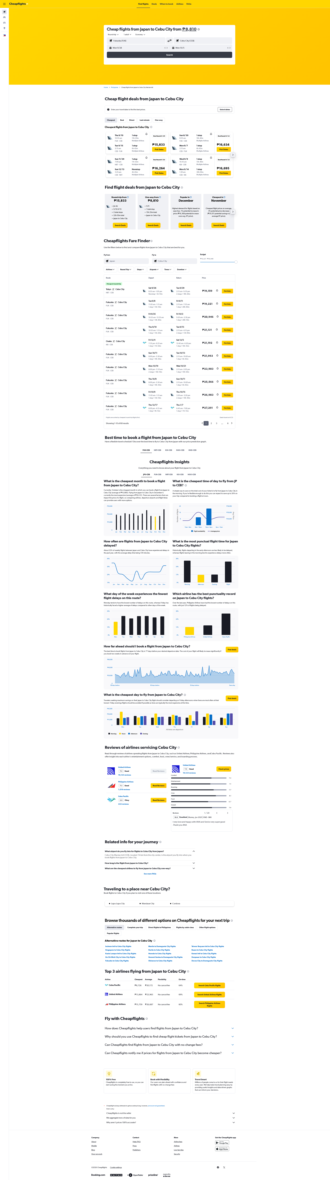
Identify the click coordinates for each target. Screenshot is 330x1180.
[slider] (236, 262)
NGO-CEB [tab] (180, 450)
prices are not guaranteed (156, 1106)
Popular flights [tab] (113, 933)
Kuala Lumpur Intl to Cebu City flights (120, 953)
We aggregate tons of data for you (121, 1118)
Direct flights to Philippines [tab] (159, 927)
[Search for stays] (4, 17)
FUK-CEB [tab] (146, 450)
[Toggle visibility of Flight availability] (198, 531)
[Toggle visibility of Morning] (112, 734)
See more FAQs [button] (150, 874)
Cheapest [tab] (111, 120)
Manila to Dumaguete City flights (162, 946)
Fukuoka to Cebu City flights (117, 961)
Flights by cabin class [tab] (185, 927)
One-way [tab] (159, 120)
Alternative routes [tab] (114, 927)
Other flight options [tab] (207, 927)
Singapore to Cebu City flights (117, 950)
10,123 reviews (124, 775)
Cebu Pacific (123, 796)
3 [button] (216, 423)
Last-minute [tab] (145, 120)
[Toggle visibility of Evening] (144, 734)
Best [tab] (122, 120)
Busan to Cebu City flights (202, 950)
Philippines (114, 87)
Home (106, 87)
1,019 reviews (124, 789)
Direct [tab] (131, 120)
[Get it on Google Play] (222, 1142)
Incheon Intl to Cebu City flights (118, 946)
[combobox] (113, 34)
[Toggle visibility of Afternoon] (132, 734)
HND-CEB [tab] (192, 450)
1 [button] (206, 423)
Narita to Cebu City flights (159, 950)
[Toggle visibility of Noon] (122, 734)
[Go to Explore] (4, 28)
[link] (120, 225)
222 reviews (123, 804)
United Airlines (124, 767)
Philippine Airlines (125, 782)
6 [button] (227, 423)
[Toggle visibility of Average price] (214, 531)
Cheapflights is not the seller (118, 1113)
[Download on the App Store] (222, 1149)
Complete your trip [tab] (135, 927)
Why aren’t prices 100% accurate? (121, 1122)
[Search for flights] (4, 11)
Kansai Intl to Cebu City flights (204, 953)
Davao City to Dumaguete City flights (207, 961)
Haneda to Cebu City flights (159, 953)
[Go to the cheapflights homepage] (18, 4)
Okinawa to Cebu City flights (160, 961)
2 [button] (211, 423)
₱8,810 (189, 29)
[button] (4, 4)
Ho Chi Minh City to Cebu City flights (120, 957)
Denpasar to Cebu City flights (204, 957)
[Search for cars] (4, 22)
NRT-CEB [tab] (157, 450)
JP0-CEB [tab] (146, 474)
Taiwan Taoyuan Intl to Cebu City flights (208, 946)
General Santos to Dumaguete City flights (165, 957)
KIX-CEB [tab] (168, 450)
